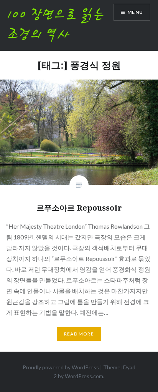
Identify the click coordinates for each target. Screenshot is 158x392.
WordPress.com (84, 376)
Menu (135, 12)
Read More (79, 334)
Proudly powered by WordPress (61, 367)
